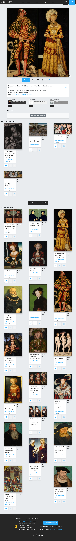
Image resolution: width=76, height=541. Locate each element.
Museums (29, 2)
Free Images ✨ (45, 2)
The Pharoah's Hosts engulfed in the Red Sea (34, 140)
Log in (51, 529)
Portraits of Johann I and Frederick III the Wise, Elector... (10, 226)
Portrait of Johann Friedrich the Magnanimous (34, 356)
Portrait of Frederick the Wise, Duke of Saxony (59, 491)
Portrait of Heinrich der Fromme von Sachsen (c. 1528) (59, 448)
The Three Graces (59, 358)
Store (53, 2)
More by (38, 203)
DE (8, 161)
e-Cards (36, 2)
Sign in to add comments (38, 115)
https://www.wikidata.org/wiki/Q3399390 (21, 94)
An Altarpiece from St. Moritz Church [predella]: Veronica (10, 182)
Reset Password (58, 529)
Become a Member (51, 523)
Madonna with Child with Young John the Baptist (10, 360)
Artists (22, 2)
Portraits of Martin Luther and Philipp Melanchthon (34, 225)
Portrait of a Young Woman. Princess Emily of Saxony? (10, 407)
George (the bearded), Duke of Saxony (9, 317)
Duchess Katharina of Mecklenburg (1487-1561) (59, 255)
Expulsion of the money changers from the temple (9, 496)
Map (16, 2)
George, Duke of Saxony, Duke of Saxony (9, 450)
